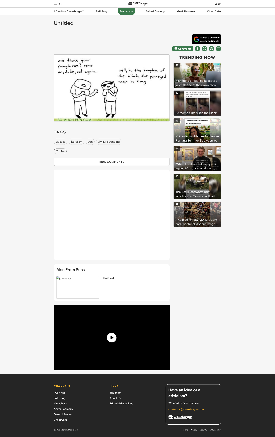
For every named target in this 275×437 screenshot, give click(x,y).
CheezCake (60, 419)
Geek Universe (62, 414)
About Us (115, 398)
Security (203, 430)
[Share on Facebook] (197, 48)
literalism (76, 141)
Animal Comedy (63, 408)
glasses (60, 141)
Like (62, 151)
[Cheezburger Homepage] (138, 4)
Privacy (193, 430)
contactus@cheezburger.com (186, 409)
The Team (115, 392)
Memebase (60, 403)
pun (90, 141)
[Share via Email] (218, 48)
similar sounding (109, 141)
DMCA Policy (215, 430)
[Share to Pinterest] (211, 48)
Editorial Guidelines (121, 403)
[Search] (60, 4)
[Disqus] (111, 216)
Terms (185, 430)
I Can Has (59, 392)
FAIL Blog (59, 398)
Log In (218, 3)
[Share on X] (204, 48)
